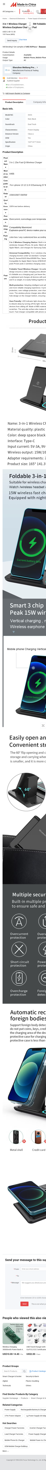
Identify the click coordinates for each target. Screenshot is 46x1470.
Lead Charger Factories (14, 1434)
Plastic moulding (32, 1381)
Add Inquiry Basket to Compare (17, 93)
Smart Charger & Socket (12, 1376)
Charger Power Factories (14, 1428)
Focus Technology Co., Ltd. (32, 1460)
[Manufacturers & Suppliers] (23, 4)
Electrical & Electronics (17, 18)
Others (28, 1385)
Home (5, 18)
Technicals (7, 1385)
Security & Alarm (32, 1376)
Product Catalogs (38, 1371)
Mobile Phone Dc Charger (15, 1440)
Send (24, 1304)
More (5, 1451)
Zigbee (5, 1381)
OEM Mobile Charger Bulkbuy (16, 1446)
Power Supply (10, 1409)
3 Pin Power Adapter (13, 1415)
